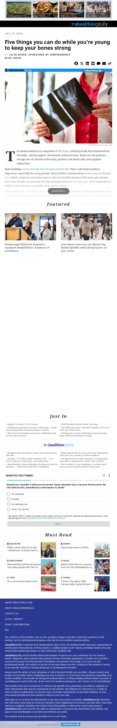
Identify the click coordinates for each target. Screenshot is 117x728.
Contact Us (11, 613)
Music (66, 560)
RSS (7, 630)
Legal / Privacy (14, 619)
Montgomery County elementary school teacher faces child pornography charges (83, 434)
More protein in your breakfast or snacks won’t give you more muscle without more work (83, 465)
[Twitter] (81, 64)
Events (66, 543)
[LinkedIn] (87, 64)
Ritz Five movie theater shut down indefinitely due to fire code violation (31, 434)
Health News (16, 560)
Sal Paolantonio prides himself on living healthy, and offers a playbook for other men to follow (84, 459)
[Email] (104, 64)
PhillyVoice (7, 23)
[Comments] (98, 64)
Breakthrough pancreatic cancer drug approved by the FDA (31, 454)
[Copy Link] (109, 64)
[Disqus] (58, 294)
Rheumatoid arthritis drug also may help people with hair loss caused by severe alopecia (84, 454)
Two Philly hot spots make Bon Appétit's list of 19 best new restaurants (84, 428)
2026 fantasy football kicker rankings (79, 424)
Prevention (16, 70)
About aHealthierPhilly (19, 608)
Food (11, 577)
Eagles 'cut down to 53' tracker (23, 424)
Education (14, 543)
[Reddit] (92, 64)
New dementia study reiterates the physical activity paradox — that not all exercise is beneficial (31, 465)
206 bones (63, 151)
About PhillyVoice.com (18, 602)
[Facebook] (76, 64)
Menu (112, 23)
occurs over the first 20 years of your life (45, 169)
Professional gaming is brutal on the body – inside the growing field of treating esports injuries (31, 428)
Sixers (66, 577)
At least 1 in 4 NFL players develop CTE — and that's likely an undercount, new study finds (29, 459)
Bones (28, 70)
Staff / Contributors (17, 624)
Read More (58, 191)
